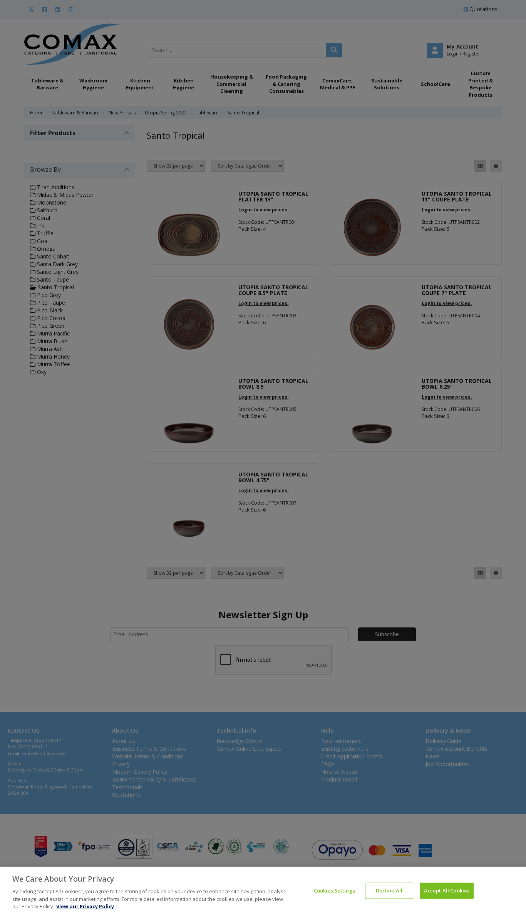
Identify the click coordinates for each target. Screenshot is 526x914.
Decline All (389, 890)
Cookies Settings (334, 890)
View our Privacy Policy (85, 905)
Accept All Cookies (446, 890)
